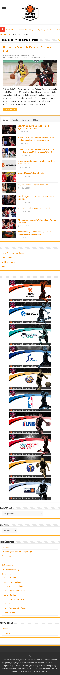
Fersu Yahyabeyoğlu (12, 55)
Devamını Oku (10, 109)
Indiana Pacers (10, 57)
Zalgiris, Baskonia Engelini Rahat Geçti (33, 185)
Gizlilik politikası (8, 262)
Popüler (15, 120)
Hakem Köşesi (9, 612)
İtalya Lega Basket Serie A (14, 591)
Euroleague (6, 556)
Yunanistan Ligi (10, 595)
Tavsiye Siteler (8, 257)
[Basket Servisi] (30, 11)
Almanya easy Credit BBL (14, 586)
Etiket (35, 120)
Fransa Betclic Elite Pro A (14, 599)
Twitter (5, 629)
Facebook (6, 633)
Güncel (5, 120)
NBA (28, 57)
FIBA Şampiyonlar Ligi (11, 569)
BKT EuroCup (7, 565)
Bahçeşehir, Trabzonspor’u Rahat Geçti (34, 208)
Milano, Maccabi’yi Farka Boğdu (31, 173)
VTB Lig (7, 604)
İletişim (5, 266)
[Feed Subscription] (59, 40)
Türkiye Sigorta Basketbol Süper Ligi (17, 552)
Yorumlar (26, 120)
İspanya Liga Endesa (12, 582)
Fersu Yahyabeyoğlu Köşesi (13, 253)
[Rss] (30, 656)
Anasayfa (6, 34)
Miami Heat (21, 57)
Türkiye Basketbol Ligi (13, 577)
